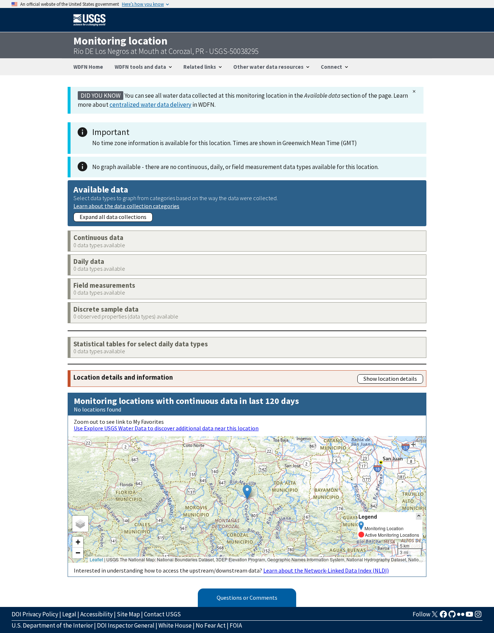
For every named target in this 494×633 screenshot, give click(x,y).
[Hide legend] (419, 516)
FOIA (236, 625)
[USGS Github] (452, 616)
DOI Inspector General (125, 625)
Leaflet (96, 559)
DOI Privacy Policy (35, 614)
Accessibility (96, 614)
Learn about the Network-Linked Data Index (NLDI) (326, 570)
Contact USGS (162, 614)
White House (175, 625)
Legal (69, 614)
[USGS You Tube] (469, 616)
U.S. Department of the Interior (52, 625)
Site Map (128, 614)
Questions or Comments (247, 597)
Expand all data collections (113, 216)
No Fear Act (211, 625)
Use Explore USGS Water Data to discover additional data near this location (166, 428)
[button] (247, 492)
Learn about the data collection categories (126, 205)
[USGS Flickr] (460, 616)
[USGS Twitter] (434, 616)
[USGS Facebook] (443, 616)
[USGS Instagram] (478, 616)
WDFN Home (88, 66)
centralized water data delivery (150, 105)
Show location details (390, 378)
